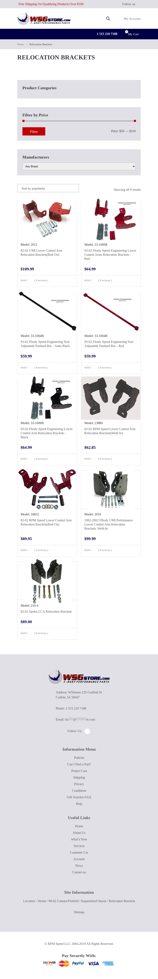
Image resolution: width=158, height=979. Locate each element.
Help (79, 803)
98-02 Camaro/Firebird (63, 901)
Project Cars (79, 771)
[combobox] (48, 188)
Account (79, 859)
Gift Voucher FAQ (79, 797)
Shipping (79, 777)
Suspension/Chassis (93, 901)
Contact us (79, 872)
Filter (34, 132)
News (79, 865)
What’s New (79, 839)
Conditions (79, 790)
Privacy (79, 784)
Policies (79, 757)
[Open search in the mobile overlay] (108, 18)
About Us (79, 832)
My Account (132, 18)
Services (79, 846)
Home (20, 44)
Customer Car (79, 852)
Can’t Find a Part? (79, 764)
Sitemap (79, 912)
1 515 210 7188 (106, 34)
